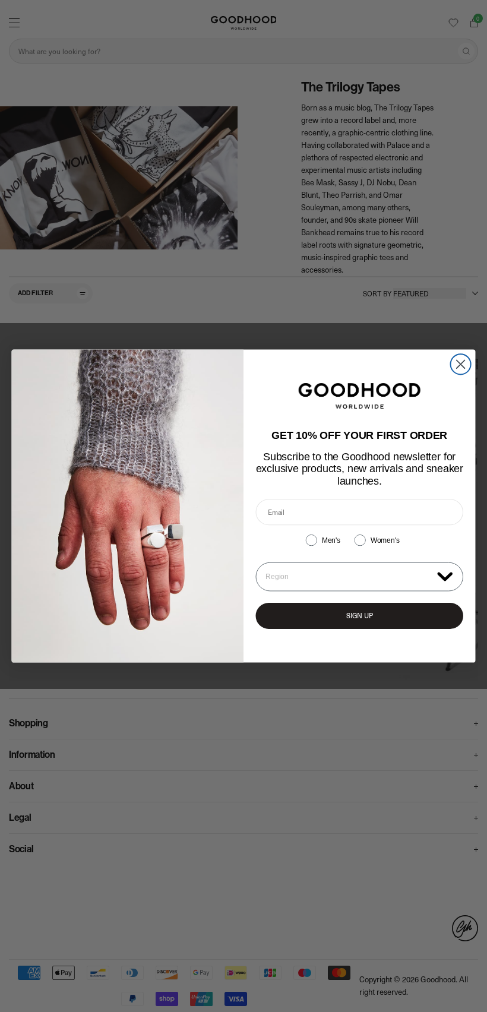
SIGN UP (359, 616)
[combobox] (348, 577)
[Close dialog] (461, 364)
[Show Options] (445, 576)
